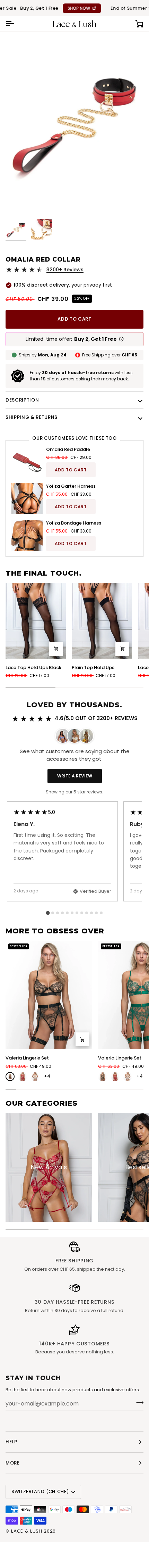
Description (22, 400)
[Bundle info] (121, 339)
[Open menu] (16, 23)
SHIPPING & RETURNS (32, 417)
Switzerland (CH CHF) (40, 1491)
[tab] (48, 913)
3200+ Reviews (65, 269)
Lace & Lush (26, 1531)
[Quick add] (56, 649)
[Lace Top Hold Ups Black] (36, 621)
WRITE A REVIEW (74, 776)
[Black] (10, 1076)
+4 (47, 1076)
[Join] (137, 1402)
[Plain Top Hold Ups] (102, 621)
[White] (35, 1076)
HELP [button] (11, 1441)
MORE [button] (13, 1463)
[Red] (22, 1076)
